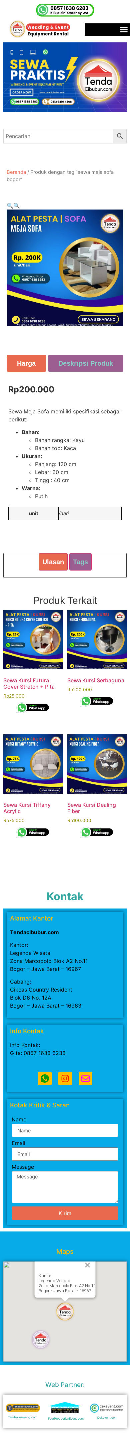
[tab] (26, 363)
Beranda (16, 172)
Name (19, 1120)
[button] (10, 205)
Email (18, 1143)
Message (23, 1167)
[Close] (88, 1265)
